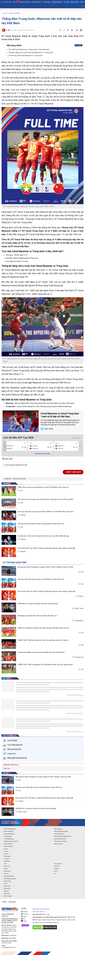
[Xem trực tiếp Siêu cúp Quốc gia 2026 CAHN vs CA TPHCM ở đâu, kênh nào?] (9, 515)
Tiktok (24, 921)
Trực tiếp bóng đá (9, 839)
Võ (55, 873)
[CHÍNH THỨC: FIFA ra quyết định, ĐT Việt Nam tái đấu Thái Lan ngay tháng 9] (9, 668)
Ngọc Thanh (79, 608)
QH (22, 490)
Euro (5, 863)
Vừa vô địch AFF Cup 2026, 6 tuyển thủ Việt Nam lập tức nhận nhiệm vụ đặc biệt (46, 548)
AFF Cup (6, 873)
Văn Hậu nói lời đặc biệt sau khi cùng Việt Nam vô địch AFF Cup (41, 524)
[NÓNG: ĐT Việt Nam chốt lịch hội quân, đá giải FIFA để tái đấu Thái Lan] (9, 632)
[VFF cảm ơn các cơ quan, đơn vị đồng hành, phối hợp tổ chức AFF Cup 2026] (9, 503)
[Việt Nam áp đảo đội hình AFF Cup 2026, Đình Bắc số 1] (9, 620)
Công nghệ (12, 902)
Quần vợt (57, 866)
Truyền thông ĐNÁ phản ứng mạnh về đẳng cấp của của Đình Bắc (41, 652)
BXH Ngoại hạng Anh (10, 878)
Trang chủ (4, 13)
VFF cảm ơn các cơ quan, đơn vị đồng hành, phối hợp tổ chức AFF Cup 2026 (45, 499)
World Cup (7, 861)
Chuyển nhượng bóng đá (11, 841)
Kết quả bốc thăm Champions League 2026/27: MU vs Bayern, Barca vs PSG (45, 567)
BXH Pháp (7, 893)
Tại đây (47, 914)
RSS (24, 918)
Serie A (6, 853)
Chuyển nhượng (57, 2)
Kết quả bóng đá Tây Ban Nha (62, 836)
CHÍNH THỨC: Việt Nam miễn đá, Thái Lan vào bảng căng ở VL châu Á (43, 640)
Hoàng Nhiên (79, 620)
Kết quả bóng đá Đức (60, 839)
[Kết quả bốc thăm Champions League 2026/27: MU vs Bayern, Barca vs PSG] (9, 571)
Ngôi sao (7, 768)
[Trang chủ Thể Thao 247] (1, 2)
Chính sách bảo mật (38, 911)
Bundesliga (7, 856)
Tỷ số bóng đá (8, 836)
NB (82, 645)
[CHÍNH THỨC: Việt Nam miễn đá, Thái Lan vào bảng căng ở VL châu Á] (9, 644)
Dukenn (23, 515)
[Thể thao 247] (10, 822)
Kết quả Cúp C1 (58, 829)
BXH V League (8, 896)
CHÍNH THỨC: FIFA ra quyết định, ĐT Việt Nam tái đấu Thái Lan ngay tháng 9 (45, 664)
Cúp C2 (6, 868)
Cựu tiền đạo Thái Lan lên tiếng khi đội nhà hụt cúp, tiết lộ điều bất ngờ (43, 536)
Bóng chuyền (74, 2)
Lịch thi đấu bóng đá (9, 829)
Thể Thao (66, 2)
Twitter (25, 916)
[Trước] (4, 446)
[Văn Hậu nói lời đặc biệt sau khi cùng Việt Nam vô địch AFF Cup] (9, 528)
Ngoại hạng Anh (8, 846)
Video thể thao (8, 844)
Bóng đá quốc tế (37, 2)
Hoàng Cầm (79, 657)
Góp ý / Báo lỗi (73, 472)
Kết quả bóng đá (8, 831)
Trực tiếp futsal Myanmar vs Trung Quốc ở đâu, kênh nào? (29, 49)
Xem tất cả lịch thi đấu (42, 454)
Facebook (25, 914)
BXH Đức (6, 891)
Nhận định (47, 2)
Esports (56, 868)
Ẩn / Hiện (78, 45)
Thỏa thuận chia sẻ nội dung (41, 909)
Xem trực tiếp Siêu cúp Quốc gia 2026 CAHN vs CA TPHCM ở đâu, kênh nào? (46, 512)
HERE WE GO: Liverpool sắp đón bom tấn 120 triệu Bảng (38, 604)
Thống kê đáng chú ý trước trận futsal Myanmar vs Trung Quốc (30, 52)
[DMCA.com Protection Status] (45, 927)
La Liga (6, 851)
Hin (22, 527)
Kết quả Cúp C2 (58, 844)
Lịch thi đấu (8, 2)
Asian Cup (7, 866)
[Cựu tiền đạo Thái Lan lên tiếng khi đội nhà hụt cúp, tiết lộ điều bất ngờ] (9, 540)
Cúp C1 (6, 849)
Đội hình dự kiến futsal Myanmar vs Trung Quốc (25, 55)
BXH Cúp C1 (7, 886)
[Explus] (42, 463)
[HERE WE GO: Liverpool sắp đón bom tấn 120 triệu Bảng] (9, 607)
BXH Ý (5, 883)
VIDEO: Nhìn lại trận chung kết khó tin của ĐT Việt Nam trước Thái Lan (43, 487)
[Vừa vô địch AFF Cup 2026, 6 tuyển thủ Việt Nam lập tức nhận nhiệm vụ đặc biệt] (9, 552)
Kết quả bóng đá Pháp (60, 841)
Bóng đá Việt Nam (24, 2)
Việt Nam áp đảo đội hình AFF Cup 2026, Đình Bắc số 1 (37, 616)
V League (6, 858)
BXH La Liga (7, 881)
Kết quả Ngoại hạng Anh (61, 831)
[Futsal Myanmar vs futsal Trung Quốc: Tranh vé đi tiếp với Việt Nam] (21, 421)
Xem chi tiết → (77, 438)
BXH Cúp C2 (7, 888)
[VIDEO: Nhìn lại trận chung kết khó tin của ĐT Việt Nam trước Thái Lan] (9, 491)
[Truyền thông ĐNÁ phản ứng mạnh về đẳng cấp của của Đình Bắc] (9, 656)
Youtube (25, 911)
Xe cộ (56, 871)
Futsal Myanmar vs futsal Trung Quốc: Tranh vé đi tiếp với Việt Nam (60, 421)
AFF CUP (15, 2)
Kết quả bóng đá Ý (59, 834)
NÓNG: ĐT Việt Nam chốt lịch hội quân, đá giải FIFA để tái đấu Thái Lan (43, 628)
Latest (4, 902)
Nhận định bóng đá (9, 834)
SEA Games (7, 871)
